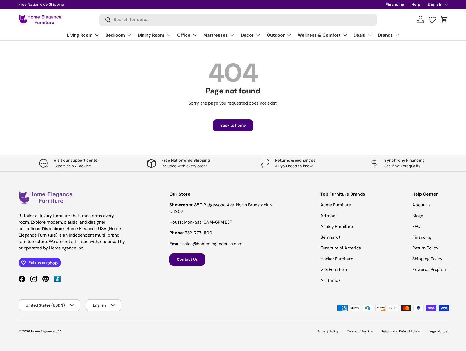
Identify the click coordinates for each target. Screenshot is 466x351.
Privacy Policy (328, 331)
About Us (421, 205)
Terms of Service (360, 331)
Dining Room (151, 35)
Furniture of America (340, 248)
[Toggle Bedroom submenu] (129, 35)
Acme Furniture (335, 205)
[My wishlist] (432, 19)
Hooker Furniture (336, 259)
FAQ (416, 226)
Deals (359, 35)
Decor (247, 35)
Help (416, 4)
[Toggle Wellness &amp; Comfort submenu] (345, 35)
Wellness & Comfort (319, 35)
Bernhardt (330, 237)
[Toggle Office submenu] (194, 35)
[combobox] (238, 19)
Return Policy (425, 248)
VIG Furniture (333, 269)
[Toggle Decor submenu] (258, 35)
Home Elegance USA (46, 331)
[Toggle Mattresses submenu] (232, 35)
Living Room (79, 35)
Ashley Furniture (336, 226)
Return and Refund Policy (400, 331)
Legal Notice (438, 331)
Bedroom (115, 35)
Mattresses (215, 35)
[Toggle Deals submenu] (369, 35)
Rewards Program (429, 269)
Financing (395, 4)
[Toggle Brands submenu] (397, 35)
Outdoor (276, 35)
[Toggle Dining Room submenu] (168, 35)
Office (183, 35)
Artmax (327, 215)
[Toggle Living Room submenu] (97, 35)
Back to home (233, 125)
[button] (444, 19)
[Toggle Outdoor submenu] (289, 35)
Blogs (417, 215)
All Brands (330, 280)
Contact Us (187, 259)
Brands (385, 35)
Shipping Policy (427, 259)
